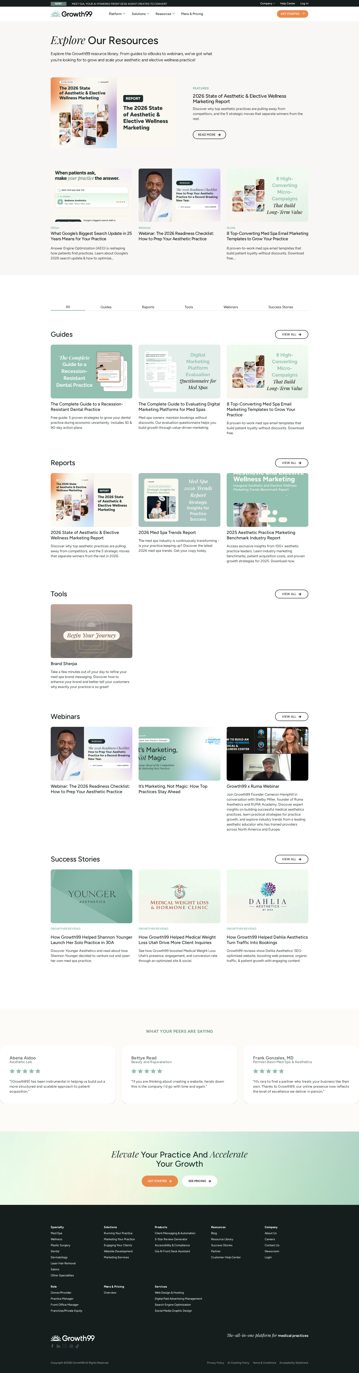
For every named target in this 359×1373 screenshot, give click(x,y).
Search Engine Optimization (173, 1304)
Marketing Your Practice (119, 1239)
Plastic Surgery (60, 1245)
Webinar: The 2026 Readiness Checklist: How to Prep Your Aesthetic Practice (176, 236)
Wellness (56, 1239)
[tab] (68, 307)
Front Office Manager (65, 1304)
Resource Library (222, 1239)
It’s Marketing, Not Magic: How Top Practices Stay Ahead (173, 789)
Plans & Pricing (192, 14)
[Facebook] (52, 1346)
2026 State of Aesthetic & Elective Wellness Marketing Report (85, 535)
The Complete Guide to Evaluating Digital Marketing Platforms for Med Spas (179, 406)
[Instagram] (71, 1346)
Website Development (118, 1251)
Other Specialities (62, 1275)
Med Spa (56, 1233)
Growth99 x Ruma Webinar (253, 786)
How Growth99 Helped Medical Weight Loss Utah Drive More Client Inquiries (177, 939)
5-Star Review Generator (171, 1239)
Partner (216, 1251)
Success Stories (221, 1245)
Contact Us (272, 1245)
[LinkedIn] (58, 1346)
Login (268, 1257)
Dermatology (59, 1257)
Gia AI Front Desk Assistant (172, 1251)
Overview (110, 1292)
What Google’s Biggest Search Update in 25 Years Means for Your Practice (91, 236)
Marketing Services (116, 1257)
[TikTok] (77, 1346)
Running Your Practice (118, 1233)
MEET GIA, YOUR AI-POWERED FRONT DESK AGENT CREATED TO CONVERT (119, 3)
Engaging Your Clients (118, 1245)
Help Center (287, 3)
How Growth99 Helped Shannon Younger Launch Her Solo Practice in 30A (91, 939)
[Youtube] (65, 1346)
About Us (271, 1233)
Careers (270, 1239)
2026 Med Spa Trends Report (167, 532)
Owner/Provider (61, 1292)
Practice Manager (62, 1298)
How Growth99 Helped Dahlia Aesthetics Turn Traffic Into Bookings (267, 939)
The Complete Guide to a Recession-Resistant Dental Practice (87, 406)
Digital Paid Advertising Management (178, 1298)
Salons (55, 1269)
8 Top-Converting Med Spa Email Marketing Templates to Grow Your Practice (267, 236)
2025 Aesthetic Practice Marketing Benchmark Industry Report (261, 535)
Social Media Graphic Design (173, 1311)
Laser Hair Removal (63, 1263)
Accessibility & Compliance (172, 1245)
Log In (304, 3)
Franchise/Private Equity (66, 1311)
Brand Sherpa (64, 663)
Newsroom (272, 1251)
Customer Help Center (226, 1257)
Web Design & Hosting (169, 1292)
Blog (214, 1233)
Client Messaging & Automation (175, 1233)
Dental (55, 1251)
